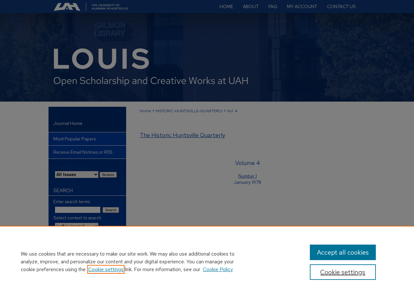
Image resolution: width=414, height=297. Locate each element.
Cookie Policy (218, 269)
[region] (207, 261)
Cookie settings (106, 269)
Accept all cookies (343, 252)
